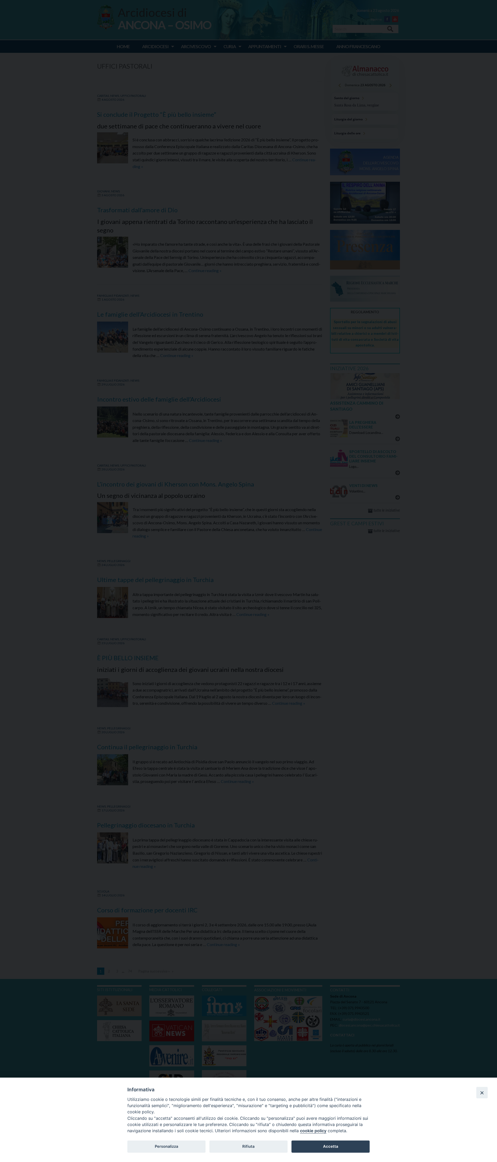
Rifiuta (248, 1146)
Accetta (330, 1146)
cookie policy (313, 1130)
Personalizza (166, 1146)
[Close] (482, 1092)
